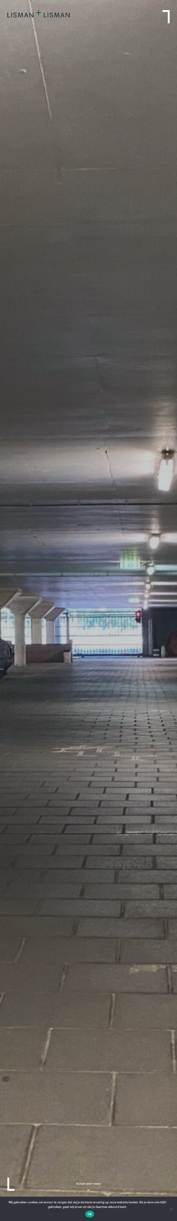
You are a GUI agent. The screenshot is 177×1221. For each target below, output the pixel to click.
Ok (90, 1214)
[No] (171, 1209)
